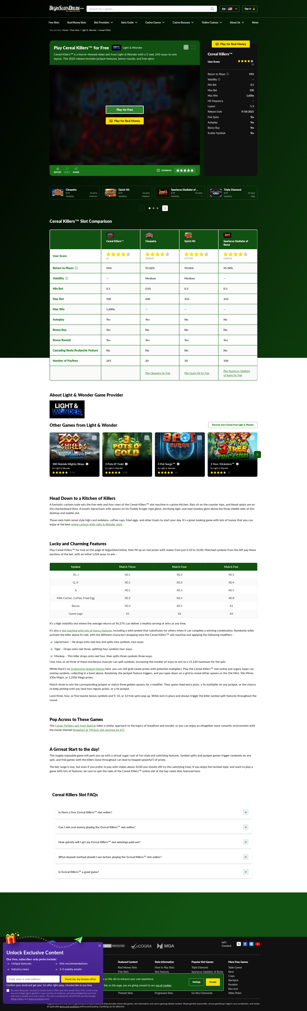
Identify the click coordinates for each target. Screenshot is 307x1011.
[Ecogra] (141, 946)
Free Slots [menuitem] (54, 22)
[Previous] (142, 208)
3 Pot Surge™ (166, 464)
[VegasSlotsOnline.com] (67, 9)
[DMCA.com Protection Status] (112, 946)
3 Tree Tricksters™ (223, 464)
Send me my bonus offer (80, 979)
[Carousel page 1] (149, 208)
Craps (231, 976)
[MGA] (165, 946)
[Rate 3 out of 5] (185, 170)
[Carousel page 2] (153, 208)
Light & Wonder (89, 30)
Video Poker (234, 993)
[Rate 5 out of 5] (192, 170)
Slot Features (162, 971)
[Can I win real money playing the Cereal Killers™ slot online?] (246, 827)
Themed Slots (125, 993)
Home (65, 30)
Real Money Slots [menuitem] (76, 22)
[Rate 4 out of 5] (188, 170)
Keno (231, 971)
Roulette (233, 984)
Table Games (235, 967)
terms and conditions (69, 1006)
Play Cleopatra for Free (157, 373)
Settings (196, 981)
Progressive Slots (164, 993)
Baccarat (233, 988)
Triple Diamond (200, 967)
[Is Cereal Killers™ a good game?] (246, 872)
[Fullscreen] (193, 47)
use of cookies (163, 985)
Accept (212, 981)
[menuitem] (103, 22)
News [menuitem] (255, 22)
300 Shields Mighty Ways (68, 464)
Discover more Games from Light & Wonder (233, 424)
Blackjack (233, 980)
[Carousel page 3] (157, 208)
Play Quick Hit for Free (196, 373)
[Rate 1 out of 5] (177, 170)
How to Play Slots (164, 967)
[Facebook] (245, 944)
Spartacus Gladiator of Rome (207, 971)
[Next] (165, 208)
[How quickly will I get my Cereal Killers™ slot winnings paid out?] (246, 842)
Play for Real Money (127, 121)
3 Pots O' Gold (114, 464)
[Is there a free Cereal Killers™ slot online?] (246, 812)
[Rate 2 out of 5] (181, 170)
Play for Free (125, 110)
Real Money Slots (127, 967)
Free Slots (74, 30)
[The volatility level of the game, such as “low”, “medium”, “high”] (219, 79)
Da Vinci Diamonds (202, 993)
